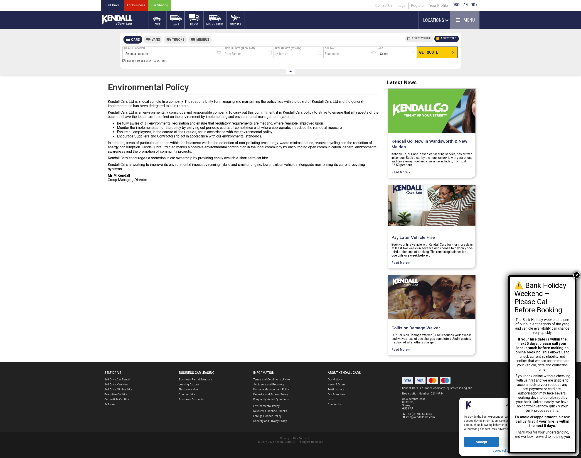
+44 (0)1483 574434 (419, 414)
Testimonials (336, 389)
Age (380, 48)
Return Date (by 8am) (288, 48)
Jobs (331, 399)
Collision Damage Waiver (415, 328)
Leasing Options (189, 384)
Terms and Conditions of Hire (271, 379)
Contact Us (384, 5)
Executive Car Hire (115, 394)
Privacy (284, 438)
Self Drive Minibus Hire (118, 389)
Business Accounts (191, 399)
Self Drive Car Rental (117, 379)
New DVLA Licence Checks (270, 411)
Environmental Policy (266, 406)
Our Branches (336, 394)
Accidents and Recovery (268, 384)
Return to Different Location (146, 60)
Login (401, 5)
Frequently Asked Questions (271, 399)
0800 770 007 (465, 4)
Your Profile (438, 5)
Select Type (448, 38)
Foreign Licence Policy (267, 416)
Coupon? (330, 48)
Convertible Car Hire (116, 399)
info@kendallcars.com (420, 417)
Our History (335, 379)
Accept (481, 442)
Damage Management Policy (271, 389)
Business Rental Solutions (195, 379)
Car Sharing (159, 5)
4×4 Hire (109, 404)
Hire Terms (300, 438)
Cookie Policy (501, 450)
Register (418, 5)
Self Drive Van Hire (116, 384)
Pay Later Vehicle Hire (413, 237)
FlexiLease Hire (188, 389)
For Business (136, 5)
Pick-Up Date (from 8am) (239, 48)
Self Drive (112, 5)
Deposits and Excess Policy (270, 394)
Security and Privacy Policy (270, 421)
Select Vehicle (421, 38)
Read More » (400, 172)
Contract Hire (187, 394)
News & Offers (337, 384)
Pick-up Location (134, 48)
